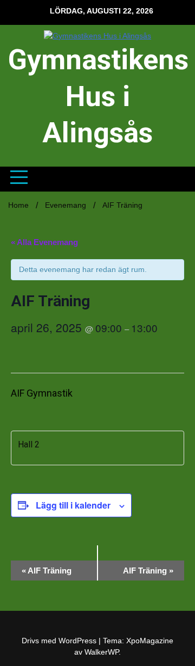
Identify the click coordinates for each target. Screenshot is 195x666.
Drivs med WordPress (60, 640)
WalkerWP (101, 652)
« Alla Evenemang (44, 242)
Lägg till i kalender (73, 505)
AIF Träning (47, 570)
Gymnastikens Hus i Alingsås (98, 96)
